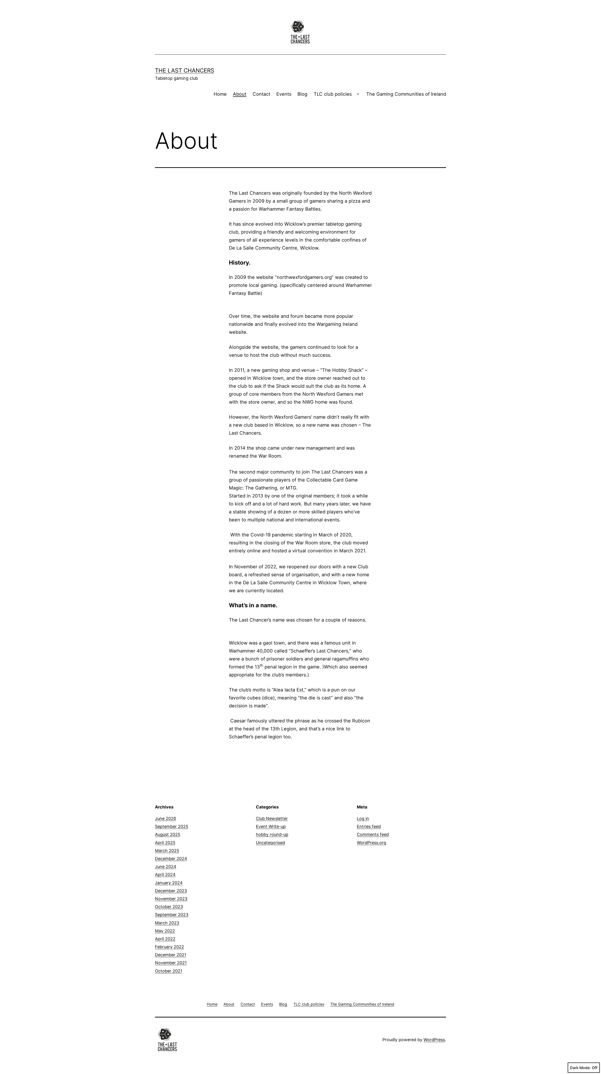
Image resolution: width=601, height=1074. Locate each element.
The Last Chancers (184, 70)
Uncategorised (270, 842)
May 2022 (165, 930)
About (239, 94)
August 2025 (167, 834)
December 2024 (171, 858)
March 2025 (167, 850)
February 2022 (169, 946)
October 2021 (168, 970)
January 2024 (169, 882)
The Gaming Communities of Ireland (406, 94)
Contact (261, 94)
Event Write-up (271, 826)
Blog (302, 94)
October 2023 (169, 906)
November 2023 (171, 898)
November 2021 (171, 962)
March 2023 (167, 922)
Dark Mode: (580, 1067)
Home (220, 94)
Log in (363, 818)
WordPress (434, 1039)
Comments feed (373, 834)
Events (283, 94)
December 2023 (171, 890)
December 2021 (170, 954)
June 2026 (165, 818)
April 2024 (165, 874)
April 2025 (165, 842)
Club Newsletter (272, 818)
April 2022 (165, 938)
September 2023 (171, 914)
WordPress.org (371, 842)
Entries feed (369, 826)
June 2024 (165, 866)
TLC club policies (333, 94)
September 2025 (171, 826)
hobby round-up (272, 834)
